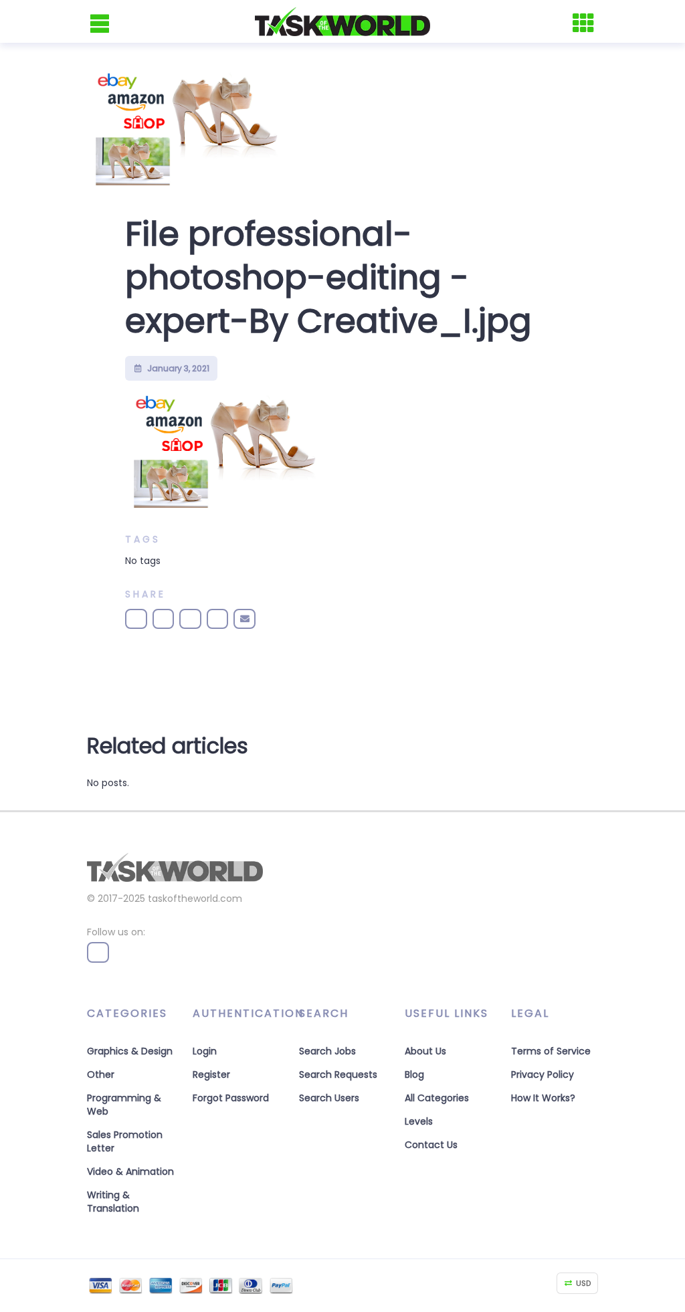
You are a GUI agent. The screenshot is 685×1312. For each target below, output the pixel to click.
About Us (425, 1051)
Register (211, 1074)
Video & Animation (130, 1171)
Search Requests (338, 1074)
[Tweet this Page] (164, 619)
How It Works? (543, 1098)
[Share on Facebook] (136, 619)
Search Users (329, 1098)
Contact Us (431, 1144)
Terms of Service (551, 1051)
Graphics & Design (130, 1051)
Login (205, 1051)
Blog (414, 1074)
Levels (419, 1121)
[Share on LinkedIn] (190, 619)
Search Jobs (327, 1051)
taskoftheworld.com (195, 898)
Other (100, 1074)
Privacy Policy (542, 1074)
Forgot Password (231, 1098)
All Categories (437, 1098)
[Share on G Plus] (218, 619)
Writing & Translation (113, 1201)
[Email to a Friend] (244, 619)
